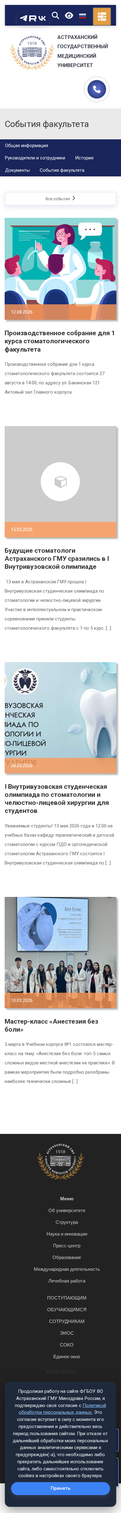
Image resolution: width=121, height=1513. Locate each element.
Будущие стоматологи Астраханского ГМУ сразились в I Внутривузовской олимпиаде (57, 559)
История (84, 158)
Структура (67, 1222)
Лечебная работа (66, 1280)
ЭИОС (67, 1333)
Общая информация (26, 145)
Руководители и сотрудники (35, 158)
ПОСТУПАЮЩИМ (67, 1297)
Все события (58, 199)
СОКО (67, 1344)
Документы (17, 170)
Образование (66, 1257)
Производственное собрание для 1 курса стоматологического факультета (60, 341)
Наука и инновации (67, 1233)
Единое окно (66, 1356)
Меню (67, 1198)
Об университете (66, 1210)
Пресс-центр (66, 1245)
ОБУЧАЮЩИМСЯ (67, 1309)
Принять (60, 1488)
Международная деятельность (67, 1269)
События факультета (62, 170)
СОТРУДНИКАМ (67, 1321)
